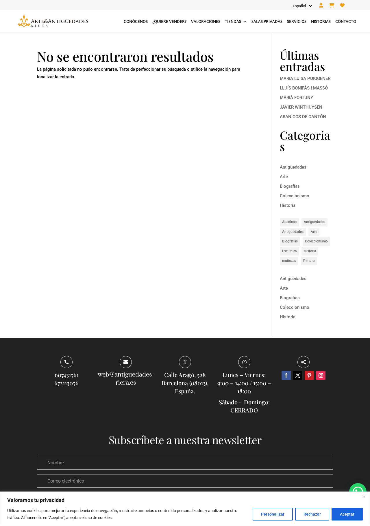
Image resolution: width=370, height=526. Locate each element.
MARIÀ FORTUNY (296, 97)
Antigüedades (293, 167)
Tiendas (233, 21)
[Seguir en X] (297, 375)
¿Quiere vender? (169, 21)
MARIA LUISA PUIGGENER (305, 78)
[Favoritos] (342, 5)
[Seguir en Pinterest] (309, 375)
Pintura (308, 261)
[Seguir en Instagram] (320, 375)
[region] (185, 509)
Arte (284, 176)
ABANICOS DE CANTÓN (303, 116)
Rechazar (312, 514)
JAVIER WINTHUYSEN (301, 107)
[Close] (363, 496)
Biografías (290, 241)
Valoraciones (205, 21)
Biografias (290, 186)
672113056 (66, 383)
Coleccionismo (294, 195)
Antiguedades (314, 222)
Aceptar (347, 514)
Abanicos (289, 222)
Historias (321, 21)
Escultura (289, 251)
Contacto (345, 21)
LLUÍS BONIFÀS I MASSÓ (304, 88)
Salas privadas (266, 21)
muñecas (289, 261)
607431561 (67, 375)
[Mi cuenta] (321, 5)
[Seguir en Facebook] (286, 375)
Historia (287, 205)
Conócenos (136, 21)
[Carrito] (331, 5)
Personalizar (272, 514)
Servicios (296, 21)
